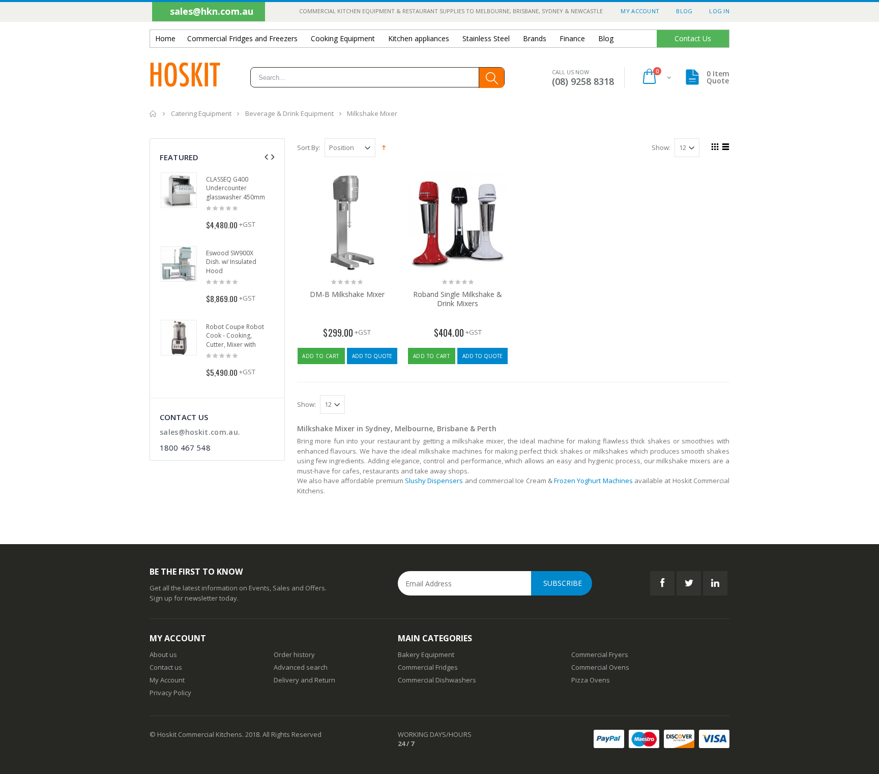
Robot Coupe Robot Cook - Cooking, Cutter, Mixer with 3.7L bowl (235, 340)
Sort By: (308, 147)
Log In (719, 11)
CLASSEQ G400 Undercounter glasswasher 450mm (235, 188)
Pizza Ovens (590, 679)
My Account (640, 11)
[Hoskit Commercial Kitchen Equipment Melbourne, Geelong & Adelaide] (185, 77)
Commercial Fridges (428, 667)
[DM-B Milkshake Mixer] (347, 222)
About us (163, 654)
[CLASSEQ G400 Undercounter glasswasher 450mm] (179, 190)
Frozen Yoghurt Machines (593, 480)
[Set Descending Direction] (384, 147)
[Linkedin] (715, 583)
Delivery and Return (304, 679)
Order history (294, 654)
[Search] (491, 78)
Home (153, 113)
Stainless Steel (486, 38)
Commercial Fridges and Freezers (242, 38)
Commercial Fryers (599, 654)
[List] (724, 148)
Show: (661, 147)
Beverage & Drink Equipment (290, 113)
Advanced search (301, 667)
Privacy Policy (170, 692)
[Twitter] (689, 583)
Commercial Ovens (600, 667)
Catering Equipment (201, 113)
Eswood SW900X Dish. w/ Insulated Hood (231, 262)
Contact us (166, 667)
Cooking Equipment (343, 38)
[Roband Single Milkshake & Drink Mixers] (457, 222)
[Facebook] (662, 583)
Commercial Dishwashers (437, 679)
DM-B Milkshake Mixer (347, 294)
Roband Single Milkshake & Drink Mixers (457, 299)
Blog (684, 11)
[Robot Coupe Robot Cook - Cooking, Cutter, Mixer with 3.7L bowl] (179, 338)
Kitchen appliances (418, 38)
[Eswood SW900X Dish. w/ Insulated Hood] (179, 264)
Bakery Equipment (426, 654)
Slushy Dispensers (434, 480)
